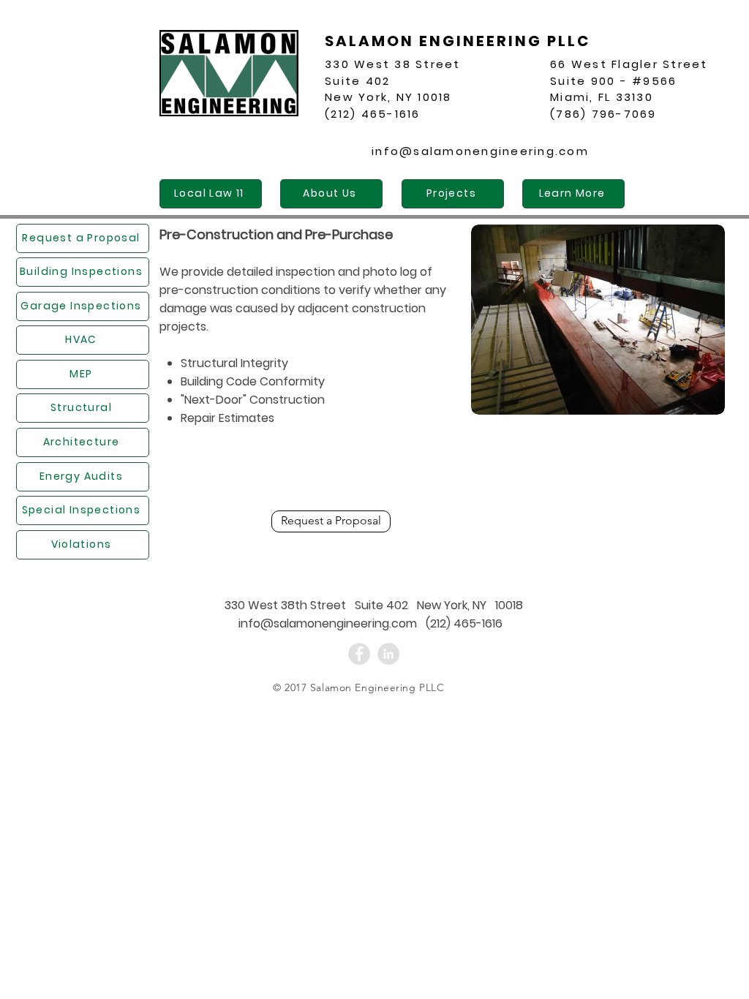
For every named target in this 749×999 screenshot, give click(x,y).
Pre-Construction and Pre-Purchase (276, 234)
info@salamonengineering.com (480, 151)
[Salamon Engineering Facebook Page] (359, 654)
